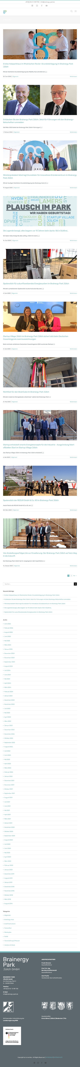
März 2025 (7, 645)
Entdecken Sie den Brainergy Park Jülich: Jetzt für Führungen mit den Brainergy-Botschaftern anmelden (37, 599)
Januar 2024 (8, 696)
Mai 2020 (7, 852)
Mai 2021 (7, 810)
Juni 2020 (7, 848)
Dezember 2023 (9, 700)
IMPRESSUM (49, 1057)
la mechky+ (29, 1057)
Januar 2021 (8, 823)
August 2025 (8, 632)
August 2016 (8, 903)
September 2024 (9, 662)
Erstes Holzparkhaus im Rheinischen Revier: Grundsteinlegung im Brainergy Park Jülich (31, 595)
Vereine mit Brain (9, 945)
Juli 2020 (7, 844)
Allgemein (15, 76)
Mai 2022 (7, 759)
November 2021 (9, 785)
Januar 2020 (8, 869)
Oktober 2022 (8, 738)
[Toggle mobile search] (72, 11)
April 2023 (7, 717)
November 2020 (9, 827)
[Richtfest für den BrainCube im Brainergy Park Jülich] (40, 372)
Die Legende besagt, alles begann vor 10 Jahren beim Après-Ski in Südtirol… (35, 231)
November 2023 (9, 704)
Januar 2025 (8, 649)
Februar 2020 (8, 865)
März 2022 (7, 768)
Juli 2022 (7, 751)
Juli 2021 (7, 802)
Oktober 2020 (8, 831)
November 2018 (9, 891)
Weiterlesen (73, 76)
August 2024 (8, 666)
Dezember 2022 (9, 729)
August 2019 (8, 878)
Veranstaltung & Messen (12, 941)
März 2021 (7, 819)
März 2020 (7, 861)
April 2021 (7, 814)
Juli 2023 (7, 708)
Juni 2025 (7, 636)
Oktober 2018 (8, 895)
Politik (6, 936)
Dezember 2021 (9, 780)
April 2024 (7, 683)
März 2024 (7, 687)
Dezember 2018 (9, 886)
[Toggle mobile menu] (76, 11)
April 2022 (7, 763)
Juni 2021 (7, 806)
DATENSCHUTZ (58, 1057)
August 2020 (8, 840)
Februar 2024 (8, 691)
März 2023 (7, 721)
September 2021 (9, 793)
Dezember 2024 (9, 653)
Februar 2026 (8, 628)
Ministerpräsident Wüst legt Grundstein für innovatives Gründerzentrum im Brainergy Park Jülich (34, 603)
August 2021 (8, 797)
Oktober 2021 (8, 789)
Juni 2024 (7, 674)
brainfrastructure (9, 924)
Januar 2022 (8, 776)
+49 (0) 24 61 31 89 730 (32, 2)
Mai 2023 (7, 713)
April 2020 (7, 857)
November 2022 (9, 734)
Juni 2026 (7, 624)
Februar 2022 (8, 772)
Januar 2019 (8, 882)
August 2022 (8, 746)
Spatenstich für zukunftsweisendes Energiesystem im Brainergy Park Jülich (36, 283)
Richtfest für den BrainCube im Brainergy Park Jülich (26, 392)
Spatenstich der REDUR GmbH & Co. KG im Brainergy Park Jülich (31, 500)
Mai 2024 (7, 679)
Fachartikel (7, 928)
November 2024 (9, 657)
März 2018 (7, 899)
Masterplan (7, 932)
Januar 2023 (8, 725)
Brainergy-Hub (9, 919)
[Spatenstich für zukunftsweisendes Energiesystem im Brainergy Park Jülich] (40, 264)
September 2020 (9, 836)
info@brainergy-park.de (48, 2)
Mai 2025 (7, 641)
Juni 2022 (7, 755)
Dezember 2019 (9, 874)
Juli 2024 (7, 670)
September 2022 (9, 742)
